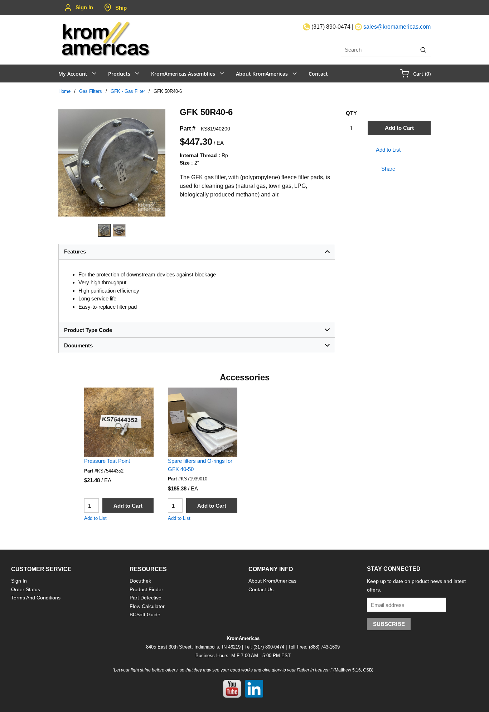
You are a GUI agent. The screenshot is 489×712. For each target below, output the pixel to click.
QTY (351, 113)
